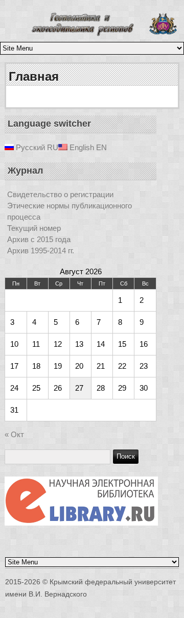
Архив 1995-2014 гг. (40, 250)
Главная (34, 76)
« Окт (14, 434)
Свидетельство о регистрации (60, 194)
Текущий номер (34, 228)
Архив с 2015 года (39, 239)
